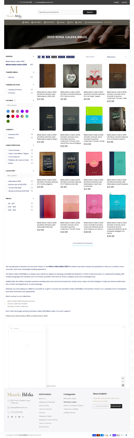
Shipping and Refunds (47, 402)
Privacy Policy (44, 406)
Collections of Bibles (71, 409)
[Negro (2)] (8, 116)
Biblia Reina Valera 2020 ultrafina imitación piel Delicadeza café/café (47, 94)
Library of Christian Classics (73, 406)
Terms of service (45, 423)
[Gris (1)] (17, 111)
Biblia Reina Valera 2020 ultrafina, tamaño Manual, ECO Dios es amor (70, 94)
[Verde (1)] (8, 121)
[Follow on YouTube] (19, 417)
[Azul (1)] (8, 111)
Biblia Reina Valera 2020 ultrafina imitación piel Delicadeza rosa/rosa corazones (93, 183)
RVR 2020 (50, 22)
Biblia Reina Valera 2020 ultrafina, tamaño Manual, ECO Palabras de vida (70, 182)
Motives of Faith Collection (18, 306)
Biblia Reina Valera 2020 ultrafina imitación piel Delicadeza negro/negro (47, 137)
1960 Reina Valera (70, 398)
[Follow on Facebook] (8, 417)
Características (13, 145)
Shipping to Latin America (48, 420)
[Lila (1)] (22, 111)
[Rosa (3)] (17, 116)
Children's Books (69, 413)
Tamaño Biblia (12, 72)
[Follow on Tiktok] (23, 417)
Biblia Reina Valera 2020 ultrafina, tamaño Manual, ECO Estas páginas (47, 182)
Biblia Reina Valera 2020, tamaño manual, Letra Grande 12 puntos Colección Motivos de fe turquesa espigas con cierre (117, 228)
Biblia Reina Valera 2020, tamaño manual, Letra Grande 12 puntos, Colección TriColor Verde (94, 138)
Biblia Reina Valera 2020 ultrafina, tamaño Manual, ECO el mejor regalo (94, 94)
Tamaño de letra (13, 85)
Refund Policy (44, 427)
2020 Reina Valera (70, 402)
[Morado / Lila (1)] (27, 111)
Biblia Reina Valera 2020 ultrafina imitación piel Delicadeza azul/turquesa (117, 182)
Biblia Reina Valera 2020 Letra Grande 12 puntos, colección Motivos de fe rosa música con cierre (93, 226)
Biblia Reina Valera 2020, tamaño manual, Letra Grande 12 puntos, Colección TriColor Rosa (70, 226)
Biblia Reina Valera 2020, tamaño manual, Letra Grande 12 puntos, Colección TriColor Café (117, 95)
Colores (9, 100)
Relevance (111, 57)
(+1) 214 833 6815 (26, 2)
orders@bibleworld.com (44, 2)
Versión (9, 56)
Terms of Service (45, 409)
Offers (109, 22)
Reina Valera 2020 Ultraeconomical (21, 301)
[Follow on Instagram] (15, 417)
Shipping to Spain (45, 416)
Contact (42, 413)
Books (62, 22)
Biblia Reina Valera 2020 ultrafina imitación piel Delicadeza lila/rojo (47, 225)
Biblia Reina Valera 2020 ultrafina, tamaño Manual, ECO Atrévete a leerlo (117, 137)
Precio (8, 198)
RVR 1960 (37, 22)
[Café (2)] (13, 111)
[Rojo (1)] (13, 116)
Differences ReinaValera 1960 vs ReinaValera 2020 (27, 316)
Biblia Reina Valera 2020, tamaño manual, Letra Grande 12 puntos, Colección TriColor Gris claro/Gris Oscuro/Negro (70, 139)
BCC (71, 22)
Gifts (80, 22)
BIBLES (27, 22)
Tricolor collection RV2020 (17, 304)
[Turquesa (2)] (27, 116)
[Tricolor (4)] (22, 116)
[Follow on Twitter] (12, 417)
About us (42, 398)
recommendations (95, 22)
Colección (10, 171)
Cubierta (9, 130)
